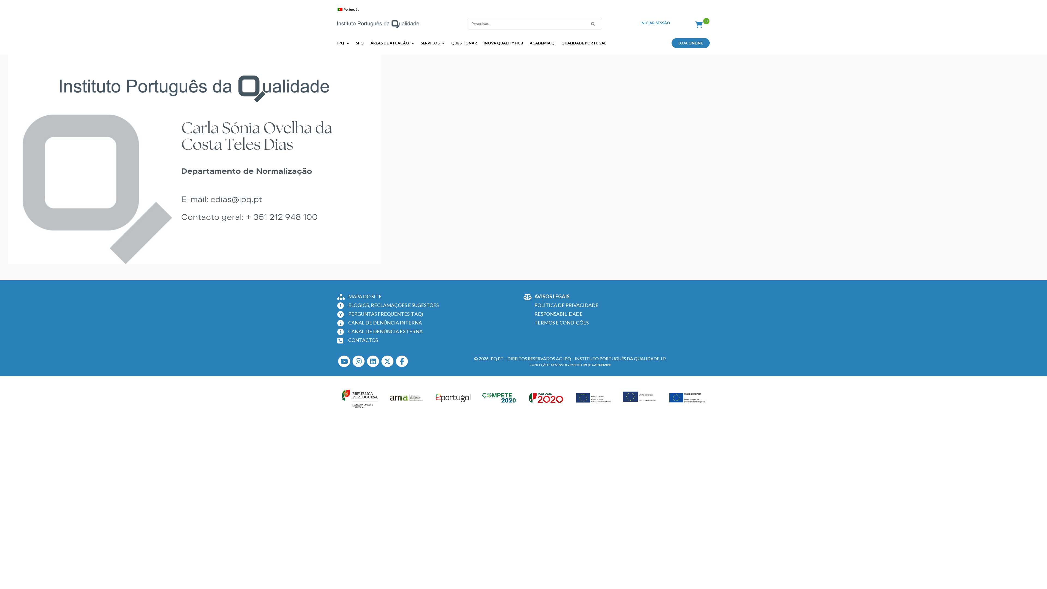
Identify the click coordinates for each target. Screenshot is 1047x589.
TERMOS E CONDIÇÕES (561, 323)
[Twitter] (387, 361)
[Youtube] (344, 361)
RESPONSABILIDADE (558, 314)
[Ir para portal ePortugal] (453, 398)
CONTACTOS (363, 340)
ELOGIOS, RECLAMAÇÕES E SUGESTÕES (393, 305)
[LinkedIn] (373, 361)
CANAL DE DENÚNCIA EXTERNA (385, 331)
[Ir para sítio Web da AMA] (406, 398)
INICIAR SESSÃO (655, 23)
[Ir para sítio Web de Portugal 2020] (547, 398)
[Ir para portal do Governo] (360, 398)
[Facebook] (402, 361)
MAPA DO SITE (365, 296)
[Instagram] (359, 361)
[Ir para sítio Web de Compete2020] (500, 398)
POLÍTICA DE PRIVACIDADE (566, 305)
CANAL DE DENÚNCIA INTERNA (385, 323)
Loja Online (690, 43)
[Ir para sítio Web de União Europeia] (593, 398)
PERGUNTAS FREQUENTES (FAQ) (385, 314)
